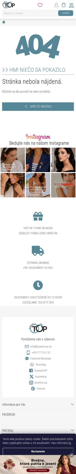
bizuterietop (41, 376)
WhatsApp (41, 364)
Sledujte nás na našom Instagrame (39, 143)
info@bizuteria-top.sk (40, 346)
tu (70, 443)
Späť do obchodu (41, 106)
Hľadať (65, 13)
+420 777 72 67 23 (41, 352)
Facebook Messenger (40, 358)
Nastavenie (38, 451)
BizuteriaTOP (40, 370)
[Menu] (71, 4)
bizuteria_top (41, 382)
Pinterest (41, 388)
